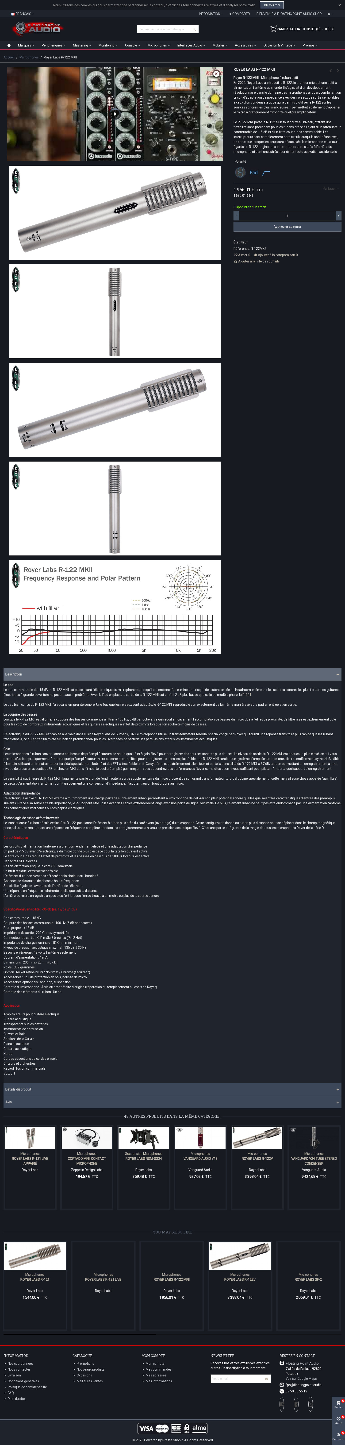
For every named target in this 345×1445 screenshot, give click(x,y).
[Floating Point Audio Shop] (37, 29)
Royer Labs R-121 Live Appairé (30, 1161)
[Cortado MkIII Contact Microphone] (87, 1138)
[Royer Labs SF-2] (241, 1256)
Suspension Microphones (143, 1154)
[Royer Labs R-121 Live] (330, 70)
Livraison (14, 1375)
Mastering (80, 45)
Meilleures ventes (90, 1381)
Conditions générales (23, 1381)
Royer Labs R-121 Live (36, 1279)
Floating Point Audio (302, 1363)
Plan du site (16, 1399)
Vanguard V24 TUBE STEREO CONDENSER (314, 1161)
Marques (24, 45)
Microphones (157, 45)
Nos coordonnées (21, 1363)
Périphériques (52, 45)
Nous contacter (19, 1369)
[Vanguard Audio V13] (200, 1138)
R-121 (246, 695)
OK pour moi (272, 5)
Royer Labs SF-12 (309, 1279)
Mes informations (159, 1381)
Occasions (84, 1375)
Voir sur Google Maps (301, 1378)
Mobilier (218, 45)
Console (131, 45)
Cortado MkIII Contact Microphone (87, 1161)
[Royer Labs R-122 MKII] (104, 1256)
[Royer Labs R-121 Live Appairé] (30, 1138)
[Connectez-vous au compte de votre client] (331, 13)
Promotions (85, 1363)
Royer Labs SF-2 (240, 1279)
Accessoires (244, 45)
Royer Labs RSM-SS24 (144, 1158)
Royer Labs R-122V (257, 1158)
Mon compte (155, 1363)
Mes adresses (156, 1375)
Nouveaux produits (90, 1369)
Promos (308, 45)
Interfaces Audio (189, 45)
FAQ (11, 1393)
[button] (172, 674)
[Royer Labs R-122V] (337, 70)
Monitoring (107, 45)
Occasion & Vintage (278, 45)
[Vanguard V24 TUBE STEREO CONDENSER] (314, 1138)
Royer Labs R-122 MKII (104, 1279)
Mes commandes (159, 1369)
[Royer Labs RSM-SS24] (144, 1138)
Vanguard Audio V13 (201, 1158)
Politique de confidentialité (27, 1387)
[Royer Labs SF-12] (309, 1256)
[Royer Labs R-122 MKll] (115, 257)
